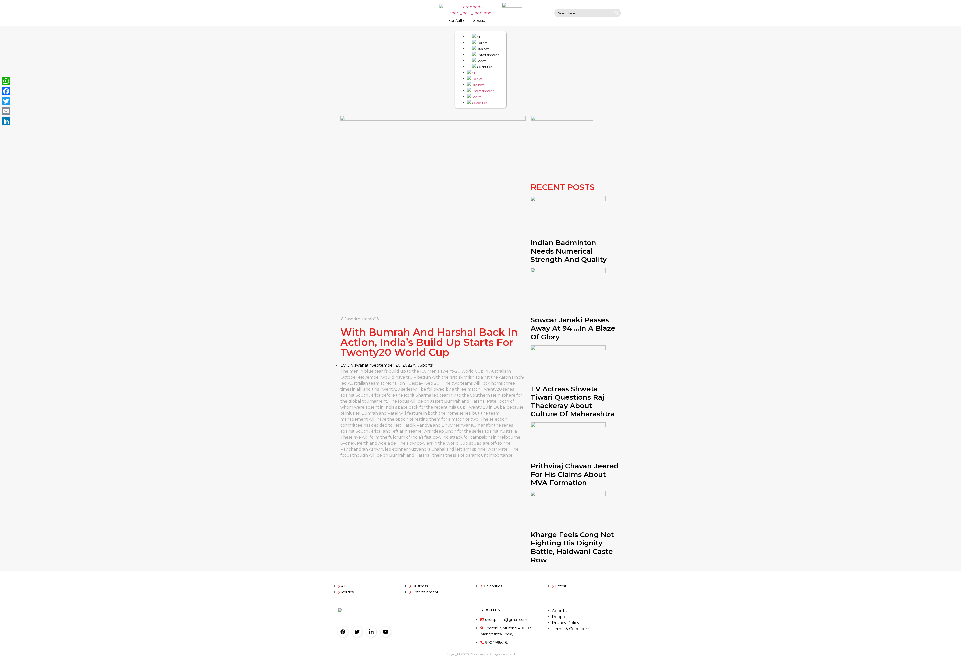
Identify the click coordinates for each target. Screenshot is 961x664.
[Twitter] (357, 632)
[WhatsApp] (6, 81)
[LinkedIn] (6, 121)
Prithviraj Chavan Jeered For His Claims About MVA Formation (575, 474)
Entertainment (487, 55)
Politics (481, 43)
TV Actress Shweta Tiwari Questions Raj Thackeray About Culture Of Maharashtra (573, 401)
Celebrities (484, 67)
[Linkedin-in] (371, 632)
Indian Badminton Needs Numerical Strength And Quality (569, 251)
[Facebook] (343, 632)
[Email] (6, 111)
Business (482, 49)
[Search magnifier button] (616, 13)
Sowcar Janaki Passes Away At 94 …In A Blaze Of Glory (573, 328)
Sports (481, 61)
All (478, 37)
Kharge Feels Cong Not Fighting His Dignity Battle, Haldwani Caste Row (572, 547)
